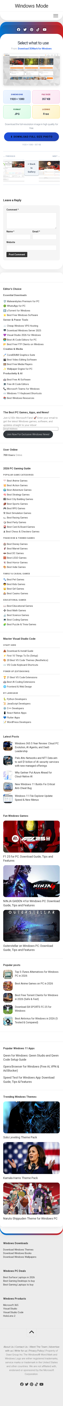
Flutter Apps (13, 717)
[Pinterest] (31, 29)
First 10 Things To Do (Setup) (22, 655)
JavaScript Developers (19, 703)
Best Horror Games (17, 562)
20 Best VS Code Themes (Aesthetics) (27, 660)
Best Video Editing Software (22, 359)
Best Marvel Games (17, 548)
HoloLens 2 (9, 1315)
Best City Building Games (20, 499)
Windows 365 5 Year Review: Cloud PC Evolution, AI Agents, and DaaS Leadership (37, 747)
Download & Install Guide (20, 651)
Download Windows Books (17, 1253)
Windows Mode (31, 6)
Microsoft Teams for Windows (23, 388)
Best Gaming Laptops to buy (18, 1284)
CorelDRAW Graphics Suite (21, 355)
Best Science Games (18, 615)
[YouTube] (44, 29)
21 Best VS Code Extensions (22, 677)
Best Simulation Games (18, 513)
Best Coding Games (17, 619)
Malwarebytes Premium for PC (23, 301)
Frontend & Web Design (19, 686)
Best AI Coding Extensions (21, 681)
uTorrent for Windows (18, 310)
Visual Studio (10, 1308)
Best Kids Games (16, 584)
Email (36, 231)
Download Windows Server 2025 (24, 330)
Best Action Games (17, 485)
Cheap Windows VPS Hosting (22, 325)
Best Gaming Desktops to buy (19, 1280)
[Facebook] (18, 29)
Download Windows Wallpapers (19, 1256)
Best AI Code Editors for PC (22, 339)
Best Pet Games (15, 579)
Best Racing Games (17, 517)
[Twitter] (25, 29)
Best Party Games (16, 522)
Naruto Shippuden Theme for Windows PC (30, 1218)
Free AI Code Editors (18, 384)
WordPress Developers (19, 722)
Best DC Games (15, 553)
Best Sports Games (17, 503)
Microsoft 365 (10, 1305)
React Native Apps (16, 712)
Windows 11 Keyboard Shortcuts (24, 393)
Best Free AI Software (19, 379)
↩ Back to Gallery (31, 168)
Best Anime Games (17, 480)
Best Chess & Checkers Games (22, 531)
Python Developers (17, 699)
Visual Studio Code (13, 1312)
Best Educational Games (20, 605)
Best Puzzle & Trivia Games (21, 624)
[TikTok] (38, 29)
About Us (9, 1346)
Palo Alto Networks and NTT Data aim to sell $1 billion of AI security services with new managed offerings (37, 761)
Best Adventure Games (19, 489)
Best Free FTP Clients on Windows (25, 344)
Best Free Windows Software (22, 315)
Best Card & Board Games (21, 526)
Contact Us (21, 1346)
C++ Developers (15, 708)
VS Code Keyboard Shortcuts (22, 664)
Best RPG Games (16, 508)
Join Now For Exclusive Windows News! (28, 434)
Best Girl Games (15, 588)
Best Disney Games (17, 544)
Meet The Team (38, 1346)
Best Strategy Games (18, 494)
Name (10, 231)
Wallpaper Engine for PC (19, 368)
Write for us (21, 1350)
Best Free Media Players (19, 364)
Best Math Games (16, 610)
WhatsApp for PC (16, 305)
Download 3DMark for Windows (35, 48)
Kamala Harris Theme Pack (20, 1178)
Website (10, 242)
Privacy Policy (36, 1350)
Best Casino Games (17, 593)
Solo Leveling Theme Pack (20, 1137)
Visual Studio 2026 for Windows (24, 335)
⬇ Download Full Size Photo (31, 136)
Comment (12, 209)
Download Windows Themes (18, 1249)
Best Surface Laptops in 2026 (19, 1277)
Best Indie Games (16, 567)
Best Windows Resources (20, 398)
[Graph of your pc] (13, 179)
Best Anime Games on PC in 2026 (34, 983)
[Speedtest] (49, 179)
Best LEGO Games (16, 557)
